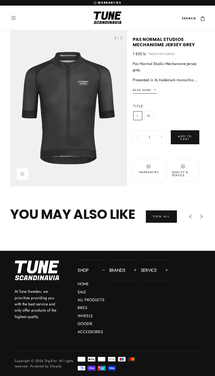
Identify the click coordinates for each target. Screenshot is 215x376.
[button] (13, 18)
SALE (82, 292)
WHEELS (85, 316)
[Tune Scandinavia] (37, 271)
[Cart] (202, 19)
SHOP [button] (83, 270)
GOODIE (85, 323)
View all (161, 216)
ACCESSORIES (90, 332)
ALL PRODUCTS (91, 300)
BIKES (82, 307)
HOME (83, 284)
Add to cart (185, 137)
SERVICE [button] (149, 270)
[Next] (201, 216)
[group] (68, 108)
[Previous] (190, 216)
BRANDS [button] (117, 270)
